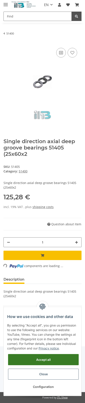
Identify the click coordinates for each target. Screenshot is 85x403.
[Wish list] (68, 4)
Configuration (43, 387)
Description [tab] (13, 279)
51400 (23, 171)
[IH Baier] (23, 5)
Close (43, 374)
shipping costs (43, 207)
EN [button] (46, 4)
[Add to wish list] (72, 52)
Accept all (43, 359)
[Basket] (77, 4)
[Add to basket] (42, 255)
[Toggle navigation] (5, 2)
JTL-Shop (62, 397)
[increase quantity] (76, 242)
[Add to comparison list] (61, 52)
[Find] (76, 16)
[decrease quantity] (8, 242)
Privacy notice (49, 348)
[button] (59, 4)
